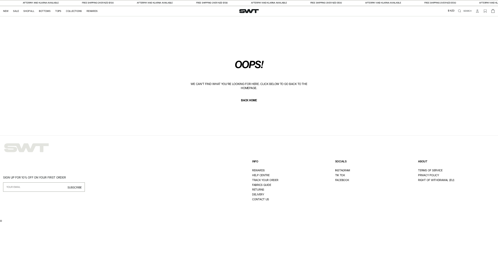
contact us (260, 199)
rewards (258, 170)
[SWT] (26, 148)
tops (58, 11)
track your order (265, 180)
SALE (16, 11)
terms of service (430, 170)
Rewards (92, 11)
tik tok (340, 175)
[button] (451, 11)
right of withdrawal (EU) (436, 180)
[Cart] (493, 11)
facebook (342, 180)
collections (74, 11)
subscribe (75, 187)
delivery (258, 194)
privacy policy (428, 175)
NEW (5, 11)
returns (258, 189)
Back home (249, 100)
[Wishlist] (485, 11)
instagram (342, 170)
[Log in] (477, 11)
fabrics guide (261, 184)
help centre (261, 175)
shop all (28, 11)
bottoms (44, 11)
